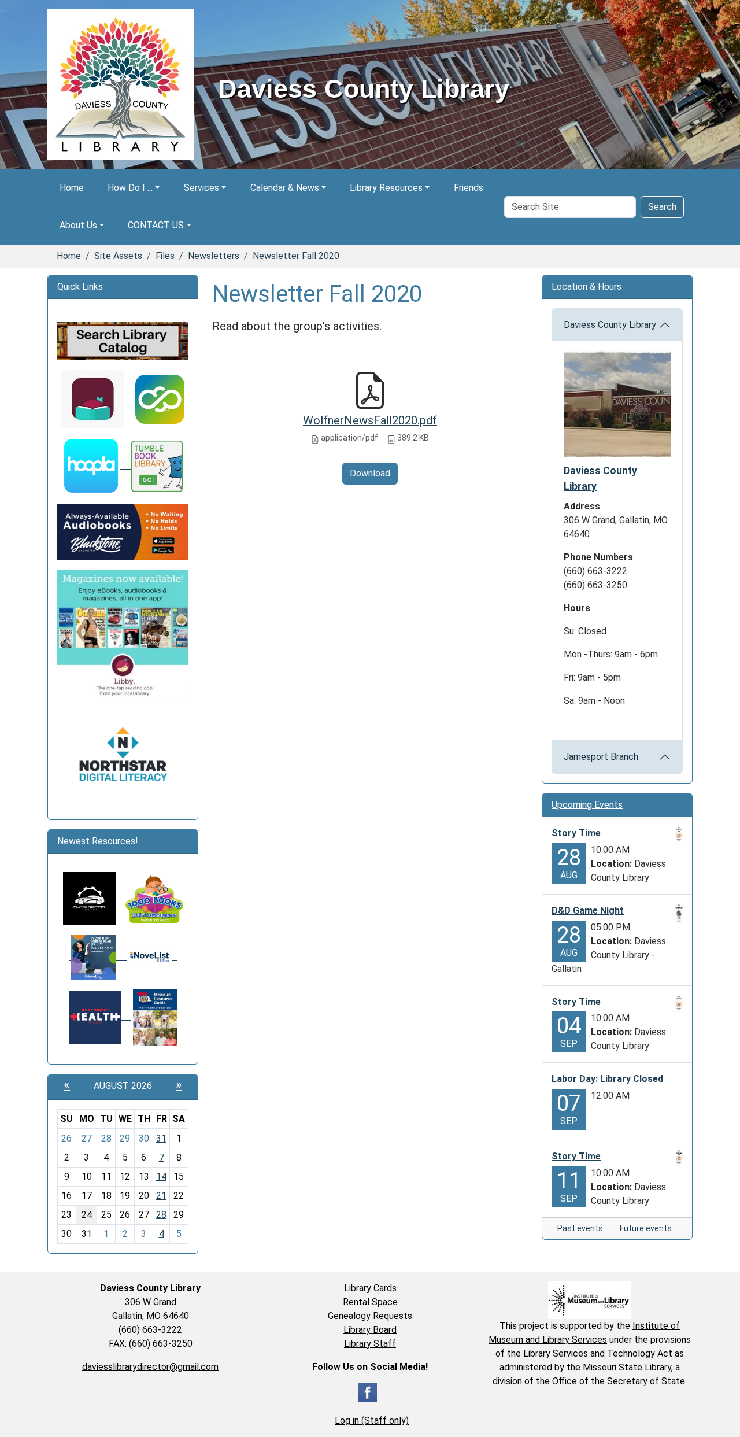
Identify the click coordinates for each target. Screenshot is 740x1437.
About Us (78, 225)
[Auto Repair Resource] (89, 897)
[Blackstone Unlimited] (122, 531)
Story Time (576, 833)
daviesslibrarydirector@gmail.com (150, 1366)
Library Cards (370, 1288)
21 (161, 1195)
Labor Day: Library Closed (607, 1078)
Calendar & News (284, 187)
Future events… (648, 1228)
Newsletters (213, 255)
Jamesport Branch (601, 756)
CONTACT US (156, 225)
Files (165, 255)
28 (161, 1214)
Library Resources (386, 187)
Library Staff (370, 1343)
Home (72, 187)
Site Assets (118, 255)
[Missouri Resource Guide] (155, 1016)
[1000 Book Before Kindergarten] (149, 897)
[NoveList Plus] (98, 956)
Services (201, 187)
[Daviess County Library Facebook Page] (367, 1391)
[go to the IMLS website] (590, 1300)
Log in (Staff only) (372, 1420)
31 (161, 1138)
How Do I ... (130, 187)
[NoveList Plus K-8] (152, 956)
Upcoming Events (587, 804)
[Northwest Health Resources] (100, 1016)
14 (161, 1176)
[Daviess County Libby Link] (98, 398)
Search (662, 206)
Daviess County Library (610, 324)
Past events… (582, 1228)
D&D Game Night (588, 910)
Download (370, 473)
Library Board (370, 1329)
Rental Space (370, 1301)
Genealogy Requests (370, 1315)
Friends (468, 187)
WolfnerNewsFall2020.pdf (370, 420)
